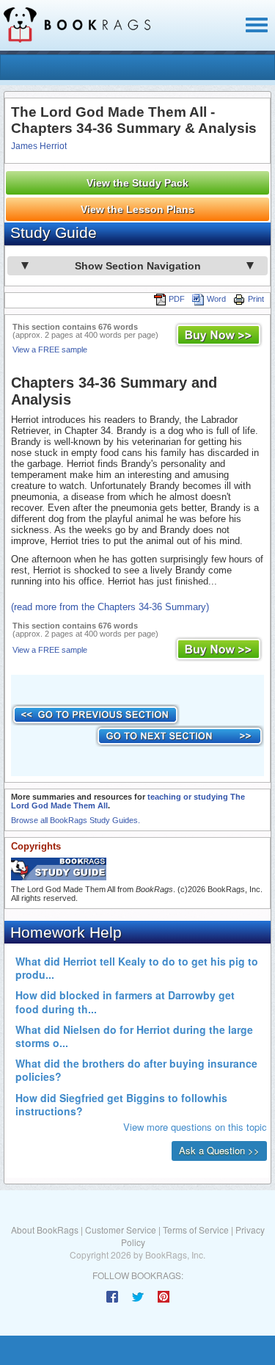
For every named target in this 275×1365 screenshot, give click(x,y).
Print (256, 298)
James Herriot (39, 146)
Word (216, 298)
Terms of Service (196, 1229)
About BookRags (44, 1229)
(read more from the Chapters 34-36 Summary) (110, 606)
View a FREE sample (49, 349)
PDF (177, 298)
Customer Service (120, 1229)
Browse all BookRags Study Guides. (75, 820)
